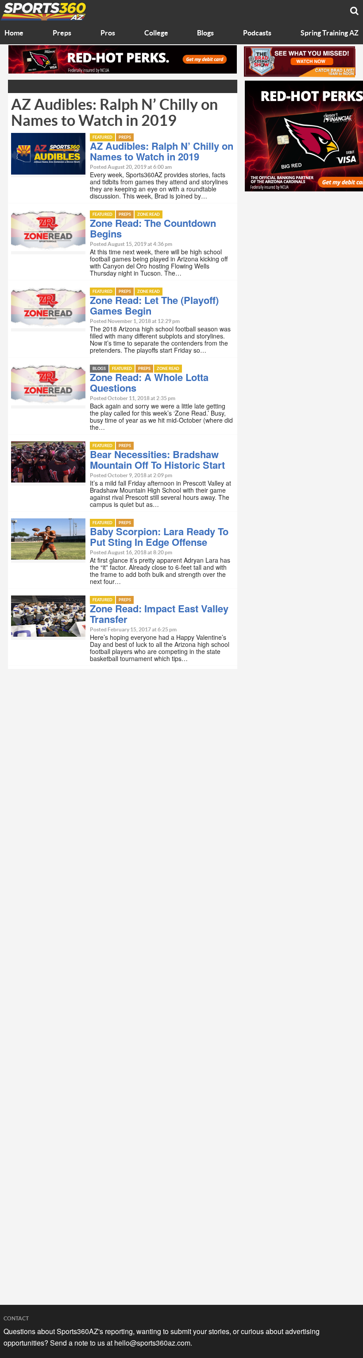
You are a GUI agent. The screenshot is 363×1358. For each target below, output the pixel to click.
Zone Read (148, 215)
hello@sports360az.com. (153, 1343)
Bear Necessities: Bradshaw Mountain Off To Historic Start (157, 459)
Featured (102, 138)
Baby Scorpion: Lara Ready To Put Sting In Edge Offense (159, 536)
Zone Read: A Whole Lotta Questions (149, 382)
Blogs (205, 33)
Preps (62, 33)
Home (13, 33)
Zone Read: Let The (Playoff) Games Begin (154, 305)
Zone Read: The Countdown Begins (153, 228)
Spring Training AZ (330, 33)
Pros (107, 33)
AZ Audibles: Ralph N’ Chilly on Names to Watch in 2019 (161, 151)
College (156, 33)
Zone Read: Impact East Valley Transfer (159, 613)
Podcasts (257, 33)
